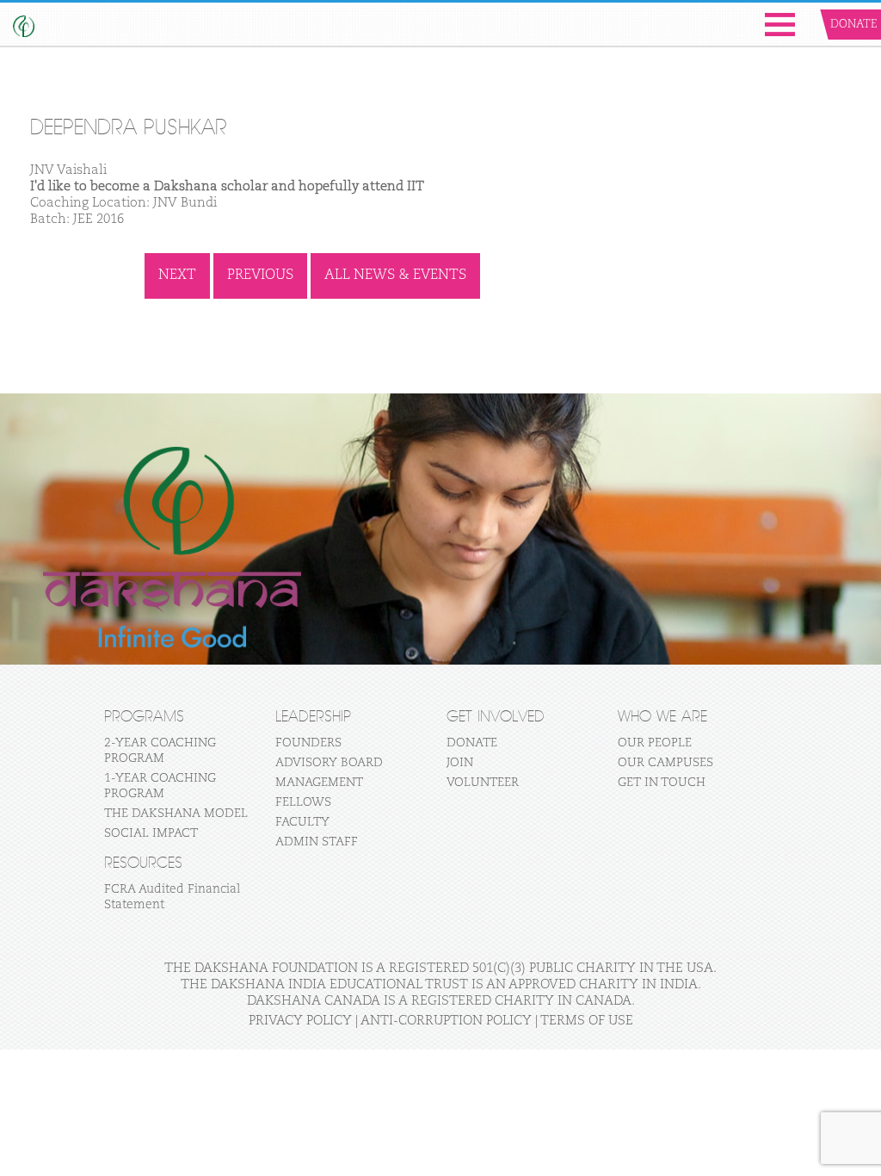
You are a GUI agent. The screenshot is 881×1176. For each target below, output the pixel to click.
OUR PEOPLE (655, 743)
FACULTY (302, 822)
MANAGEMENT (319, 783)
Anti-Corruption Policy (446, 1020)
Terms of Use (586, 1020)
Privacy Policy (300, 1020)
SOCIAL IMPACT (151, 833)
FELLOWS (303, 802)
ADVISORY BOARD (329, 763)
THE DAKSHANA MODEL (176, 814)
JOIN (460, 763)
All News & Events (395, 275)
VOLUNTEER (483, 783)
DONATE (472, 743)
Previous (260, 275)
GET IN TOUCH (661, 783)
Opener (780, 24)
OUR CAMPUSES (665, 763)
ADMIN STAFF (316, 842)
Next (177, 275)
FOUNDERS (308, 743)
